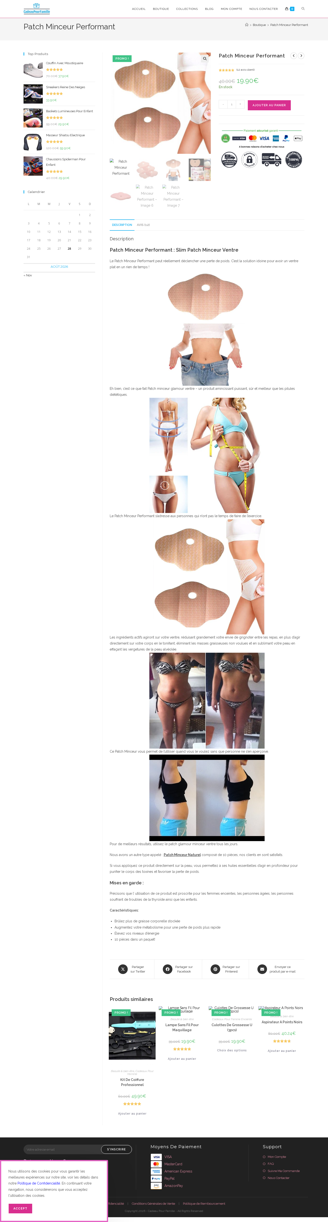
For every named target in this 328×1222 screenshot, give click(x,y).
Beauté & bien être (122, 1071)
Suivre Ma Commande (284, 1171)
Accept (20, 1208)
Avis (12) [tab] (143, 225)
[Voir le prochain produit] (301, 55)
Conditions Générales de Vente (153, 1203)
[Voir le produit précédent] (293, 55)
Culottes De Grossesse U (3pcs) (232, 1027)
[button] (205, 58)
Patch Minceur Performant (289, 25)
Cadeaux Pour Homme (140, 1072)
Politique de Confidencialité (39, 1183)
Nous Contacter (279, 1178)
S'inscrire (116, 1149)
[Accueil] (246, 25)
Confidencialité (113, 1203)
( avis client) (246, 69)
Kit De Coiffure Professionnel (132, 1082)
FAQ (271, 1164)
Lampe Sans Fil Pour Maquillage (182, 1027)
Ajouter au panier (269, 105)
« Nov (28, 275)
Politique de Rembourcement (204, 1203)
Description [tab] (122, 225)
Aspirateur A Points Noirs (282, 1022)
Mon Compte (277, 1157)
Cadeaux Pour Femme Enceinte (232, 1019)
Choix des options (232, 1050)
